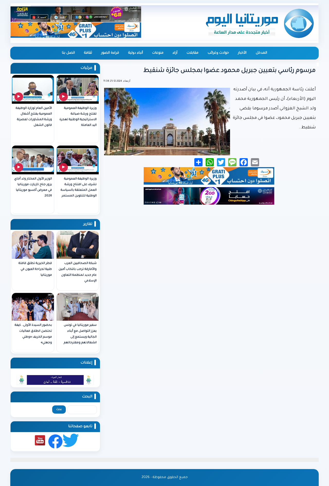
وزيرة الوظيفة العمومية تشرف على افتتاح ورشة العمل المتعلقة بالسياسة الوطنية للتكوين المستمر (79, 187)
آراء (175, 53)
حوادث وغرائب (218, 53)
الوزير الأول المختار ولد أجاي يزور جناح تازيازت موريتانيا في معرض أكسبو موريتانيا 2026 (33, 187)
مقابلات (192, 53)
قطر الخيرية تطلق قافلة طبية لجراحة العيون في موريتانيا (35, 269)
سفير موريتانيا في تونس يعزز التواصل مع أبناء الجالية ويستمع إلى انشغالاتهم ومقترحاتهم (80, 334)
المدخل (261, 53)
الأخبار (242, 53)
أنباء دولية (135, 53)
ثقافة (88, 53)
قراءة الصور (110, 53)
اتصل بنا (68, 53)
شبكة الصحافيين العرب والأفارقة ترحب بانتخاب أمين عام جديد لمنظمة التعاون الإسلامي (78, 272)
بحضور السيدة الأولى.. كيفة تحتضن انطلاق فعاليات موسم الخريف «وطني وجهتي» (33, 334)
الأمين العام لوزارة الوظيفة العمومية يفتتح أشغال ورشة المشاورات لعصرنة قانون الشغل (34, 117)
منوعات (157, 53)
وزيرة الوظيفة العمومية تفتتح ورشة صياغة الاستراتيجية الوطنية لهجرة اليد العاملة (78, 117)
